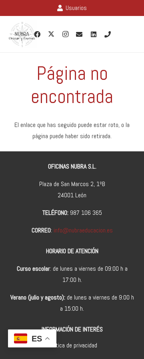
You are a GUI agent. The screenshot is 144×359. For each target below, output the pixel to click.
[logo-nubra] (21, 34)
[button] (133, 34)
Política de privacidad (72, 345)
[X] (51, 34)
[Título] (107, 34)
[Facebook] (37, 34)
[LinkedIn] (93, 34)
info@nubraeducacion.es (83, 230)
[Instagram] (65, 34)
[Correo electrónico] (79, 34)
